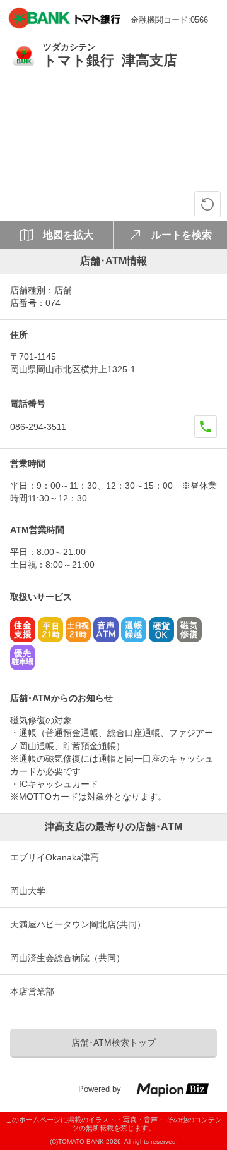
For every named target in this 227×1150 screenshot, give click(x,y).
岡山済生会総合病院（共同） (67, 958)
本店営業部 (32, 991)
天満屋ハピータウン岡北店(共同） (78, 924)
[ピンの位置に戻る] (207, 204)
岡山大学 (27, 891)
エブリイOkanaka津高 (54, 857)
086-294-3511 (38, 427)
